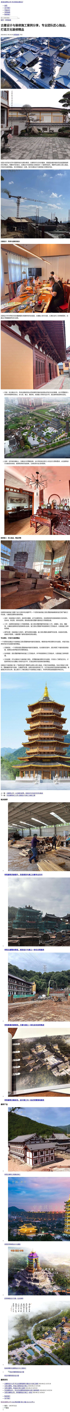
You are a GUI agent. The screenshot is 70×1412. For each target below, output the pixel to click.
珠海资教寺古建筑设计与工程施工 (15, 1368)
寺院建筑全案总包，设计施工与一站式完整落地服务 (24, 1100)
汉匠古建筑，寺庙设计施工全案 (14, 1388)
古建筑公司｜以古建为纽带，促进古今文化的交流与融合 (25, 793)
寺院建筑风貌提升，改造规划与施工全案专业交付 (23, 875)
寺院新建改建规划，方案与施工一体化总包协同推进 (24, 1025)
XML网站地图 (15, 1402)
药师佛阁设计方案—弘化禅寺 (13, 1298)
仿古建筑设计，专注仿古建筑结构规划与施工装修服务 (21, 1390)
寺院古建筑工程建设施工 (12, 1174)
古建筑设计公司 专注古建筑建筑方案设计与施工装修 (21, 1383)
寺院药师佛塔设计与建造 (12, 1244)
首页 (5, 5)
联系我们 (7, 14)
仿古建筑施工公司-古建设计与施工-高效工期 (21, 795)
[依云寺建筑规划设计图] (16, 1372)
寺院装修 (7, 12)
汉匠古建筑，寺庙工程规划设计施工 (16, 1386)
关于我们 (7, 8)
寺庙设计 (7, 10)
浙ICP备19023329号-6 (27, 1402)
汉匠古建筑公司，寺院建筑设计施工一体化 (18, 1392)
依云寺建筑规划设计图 (11, 1375)
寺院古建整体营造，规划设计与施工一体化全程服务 (24, 950)
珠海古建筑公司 (6, 1402)
